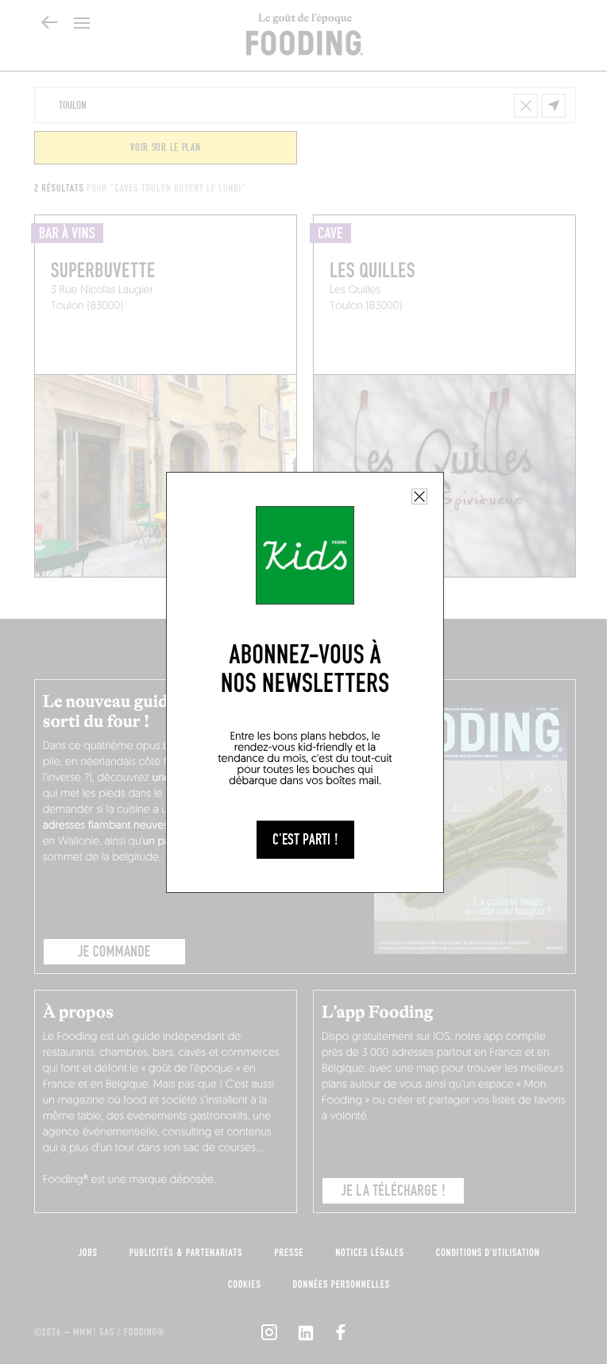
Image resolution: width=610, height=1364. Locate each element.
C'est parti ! (305, 839)
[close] (419, 496)
